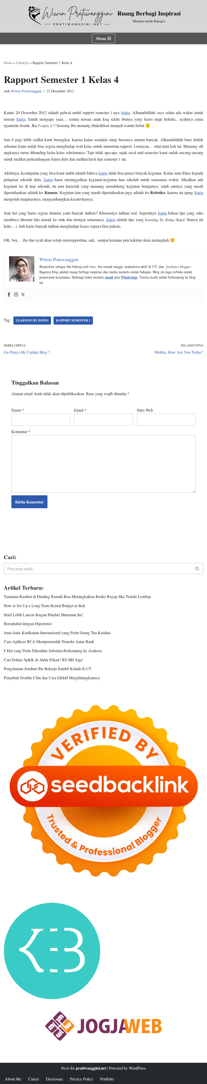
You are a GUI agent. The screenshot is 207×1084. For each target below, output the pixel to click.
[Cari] (197, 568)
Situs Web (145, 410)
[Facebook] (9, 294)
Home (8, 62)
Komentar (20, 431)
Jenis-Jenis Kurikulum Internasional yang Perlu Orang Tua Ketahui (57, 632)
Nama (17, 410)
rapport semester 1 (73, 320)
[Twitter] (23, 294)
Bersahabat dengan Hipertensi (27, 623)
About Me (13, 1078)
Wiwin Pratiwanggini (26, 91)
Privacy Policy (81, 1078)
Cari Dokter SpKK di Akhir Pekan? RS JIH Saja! (43, 659)
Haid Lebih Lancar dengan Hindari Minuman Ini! (43, 614)
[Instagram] (16, 294)
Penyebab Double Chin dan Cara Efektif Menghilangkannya (52, 677)
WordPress (137, 1068)
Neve (65, 1068)
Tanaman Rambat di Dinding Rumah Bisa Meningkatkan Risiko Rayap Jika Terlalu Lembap (77, 596)
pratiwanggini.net (91, 1068)
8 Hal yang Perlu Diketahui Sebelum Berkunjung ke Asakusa (53, 650)
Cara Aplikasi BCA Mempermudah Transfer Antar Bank (49, 641)
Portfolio (107, 1078)
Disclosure (54, 1078)
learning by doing (32, 320)
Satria (125, 112)
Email (80, 410)
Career (33, 1078)
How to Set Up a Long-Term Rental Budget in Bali (44, 605)
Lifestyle (22, 62)
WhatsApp (129, 277)
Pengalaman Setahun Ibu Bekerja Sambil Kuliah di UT (47, 668)
